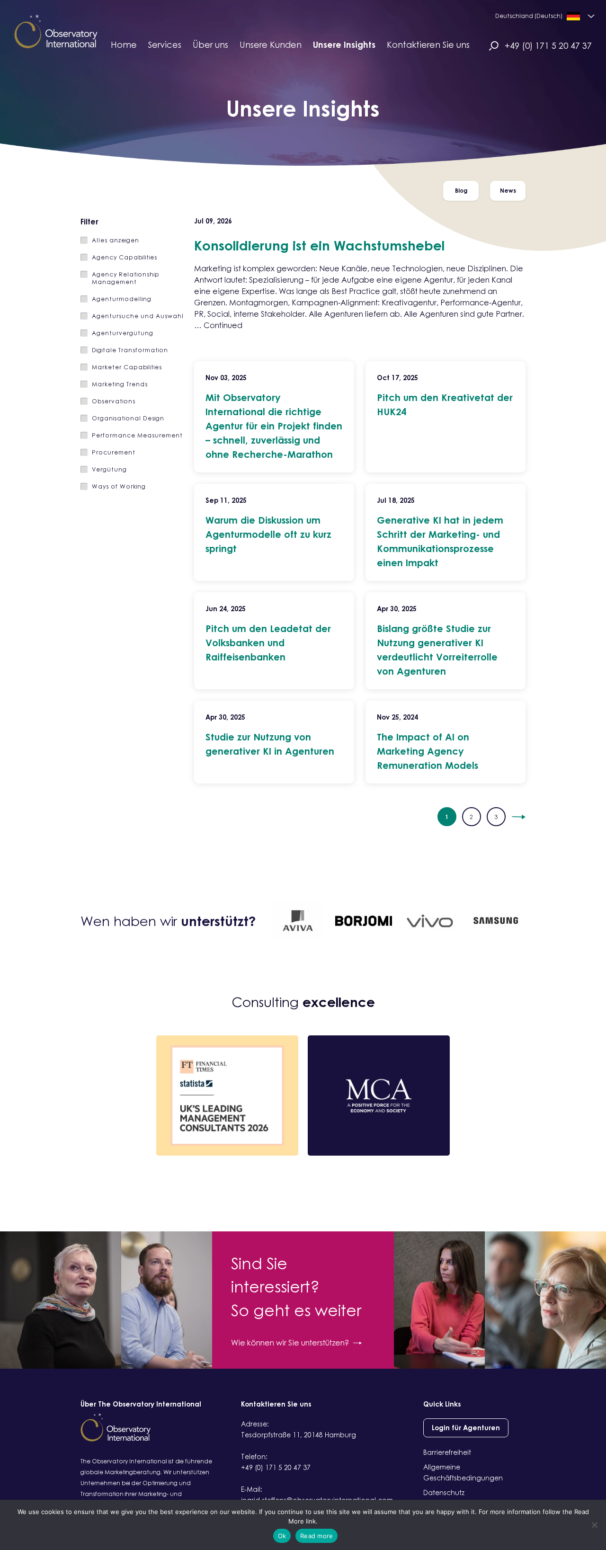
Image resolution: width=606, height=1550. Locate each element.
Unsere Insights (344, 44)
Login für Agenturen (466, 1428)
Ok (282, 1536)
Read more (316, 1536)
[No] (594, 1525)
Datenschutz (443, 1492)
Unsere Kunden (271, 44)
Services (164, 44)
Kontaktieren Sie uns (428, 44)
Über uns (210, 44)
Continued (223, 325)
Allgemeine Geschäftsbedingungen (463, 1472)
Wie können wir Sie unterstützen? (290, 1342)
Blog (461, 190)
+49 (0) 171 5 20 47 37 (548, 45)
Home (124, 44)
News (508, 190)
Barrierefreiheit (447, 1452)
